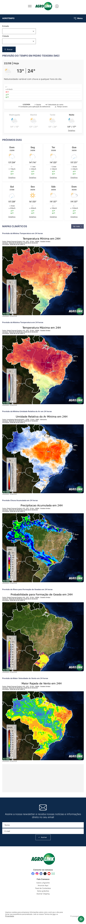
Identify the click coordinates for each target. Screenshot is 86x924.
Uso (53, 914)
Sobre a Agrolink (43, 883)
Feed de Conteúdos (43, 888)
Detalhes (71, 130)
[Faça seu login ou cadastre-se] (57, 6)
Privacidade (9, 916)
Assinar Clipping (43, 894)
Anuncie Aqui (43, 885)
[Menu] (29, 6)
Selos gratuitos (43, 891)
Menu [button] (80, 18)
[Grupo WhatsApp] (81, 919)
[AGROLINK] (44, 6)
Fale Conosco (43, 879)
